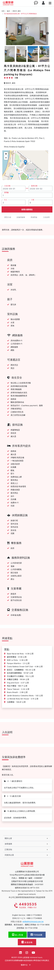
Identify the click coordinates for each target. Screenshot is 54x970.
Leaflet (31, 179)
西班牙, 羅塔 (17, 11)
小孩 (32, 200)
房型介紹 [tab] (7, 217)
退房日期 (34, 186)
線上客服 (18, 935)
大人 (5, 200)
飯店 (8, 11)
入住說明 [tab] (46, 217)
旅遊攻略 (28, 942)
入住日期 (7, 186)
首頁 (3, 11)
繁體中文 (24, 965)
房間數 (6, 192)
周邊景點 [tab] (34, 217)
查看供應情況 (27, 209)
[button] (25, 162)
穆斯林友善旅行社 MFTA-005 (27, 888)
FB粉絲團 (37, 935)
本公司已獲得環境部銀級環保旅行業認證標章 (27, 897)
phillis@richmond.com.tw (33, 921)
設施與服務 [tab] (21, 217)
